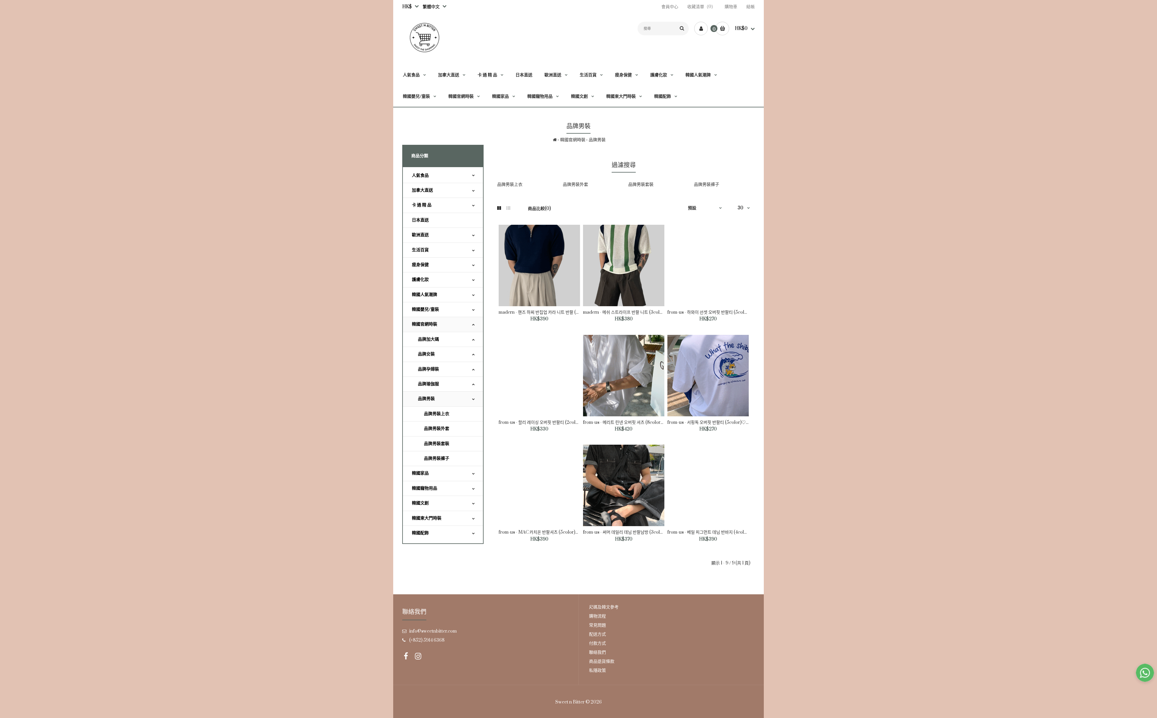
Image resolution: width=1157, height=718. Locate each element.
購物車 (731, 7)
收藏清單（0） (701, 7)
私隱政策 (597, 670)
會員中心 (669, 7)
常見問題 (597, 625)
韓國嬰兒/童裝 (425, 309)
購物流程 (597, 616)
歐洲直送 (420, 235)
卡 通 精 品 (421, 205)
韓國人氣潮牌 (424, 294)
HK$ (407, 7)
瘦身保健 (420, 265)
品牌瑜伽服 (428, 384)
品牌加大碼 (428, 339)
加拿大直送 (422, 190)
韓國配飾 (420, 533)
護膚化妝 (420, 279)
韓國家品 (420, 473)
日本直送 (420, 220)
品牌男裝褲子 (436, 458)
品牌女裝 (426, 354)
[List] (508, 208)
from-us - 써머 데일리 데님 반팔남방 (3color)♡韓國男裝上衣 (639, 532)
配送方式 (597, 634)
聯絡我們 (597, 652)
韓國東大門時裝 (426, 518)
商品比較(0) (539, 208)
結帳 (750, 7)
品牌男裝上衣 (436, 414)
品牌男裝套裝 (436, 443)
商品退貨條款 (601, 661)
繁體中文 (430, 7)
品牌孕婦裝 (428, 369)
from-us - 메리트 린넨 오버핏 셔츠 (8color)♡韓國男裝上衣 (637, 422)
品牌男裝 (597, 140)
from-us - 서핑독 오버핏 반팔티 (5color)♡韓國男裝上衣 (719, 422)
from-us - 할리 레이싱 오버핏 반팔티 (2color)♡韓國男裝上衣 (555, 422)
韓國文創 (420, 503)
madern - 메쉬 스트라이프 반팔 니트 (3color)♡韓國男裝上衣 (639, 312)
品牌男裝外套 (436, 428)
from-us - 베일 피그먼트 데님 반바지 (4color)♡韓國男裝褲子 (723, 532)
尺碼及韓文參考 (604, 607)
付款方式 (597, 643)
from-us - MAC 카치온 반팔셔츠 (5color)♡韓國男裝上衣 (552, 532)
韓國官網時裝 (572, 140)
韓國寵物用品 (424, 488)
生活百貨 (420, 250)
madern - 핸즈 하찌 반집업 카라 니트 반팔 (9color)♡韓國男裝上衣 (559, 312)
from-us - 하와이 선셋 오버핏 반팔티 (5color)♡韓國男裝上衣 (723, 312)
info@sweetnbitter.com (433, 631)
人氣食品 (420, 175)
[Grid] (499, 208)
